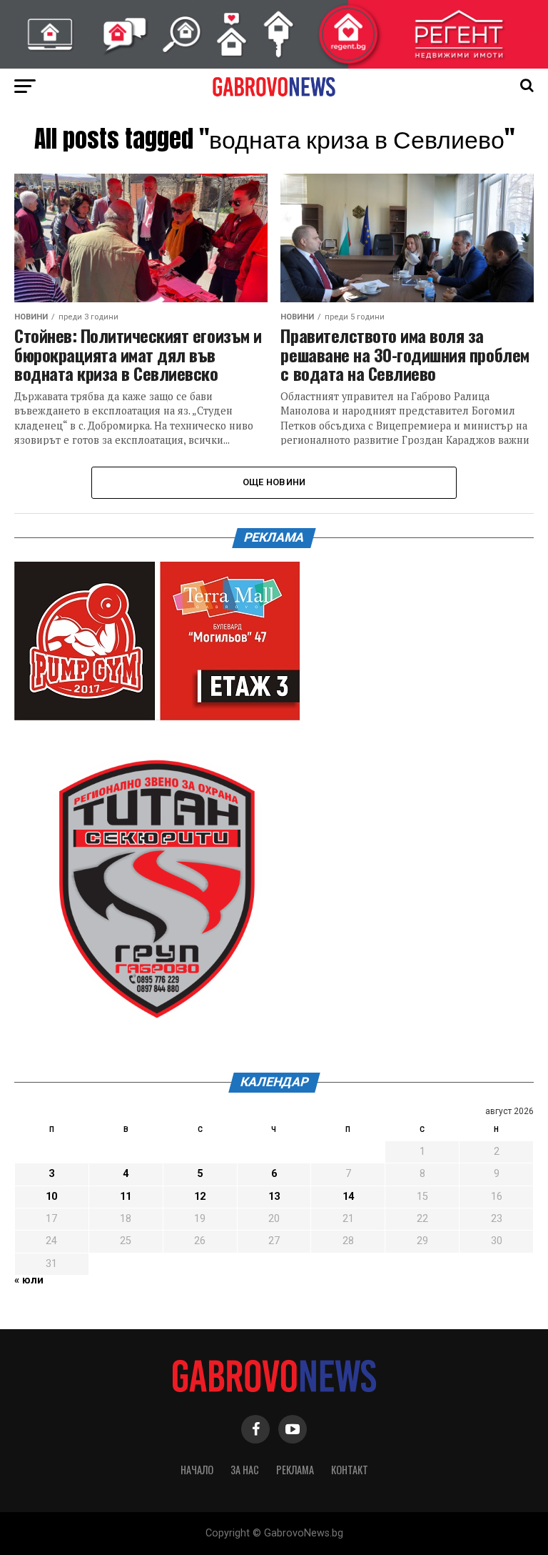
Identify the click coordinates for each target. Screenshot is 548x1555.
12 (200, 1197)
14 (348, 1197)
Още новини (274, 482)
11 (125, 1197)
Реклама (295, 1469)
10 (51, 1197)
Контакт (349, 1469)
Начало (197, 1469)
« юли (29, 1280)
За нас (244, 1469)
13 (274, 1197)
